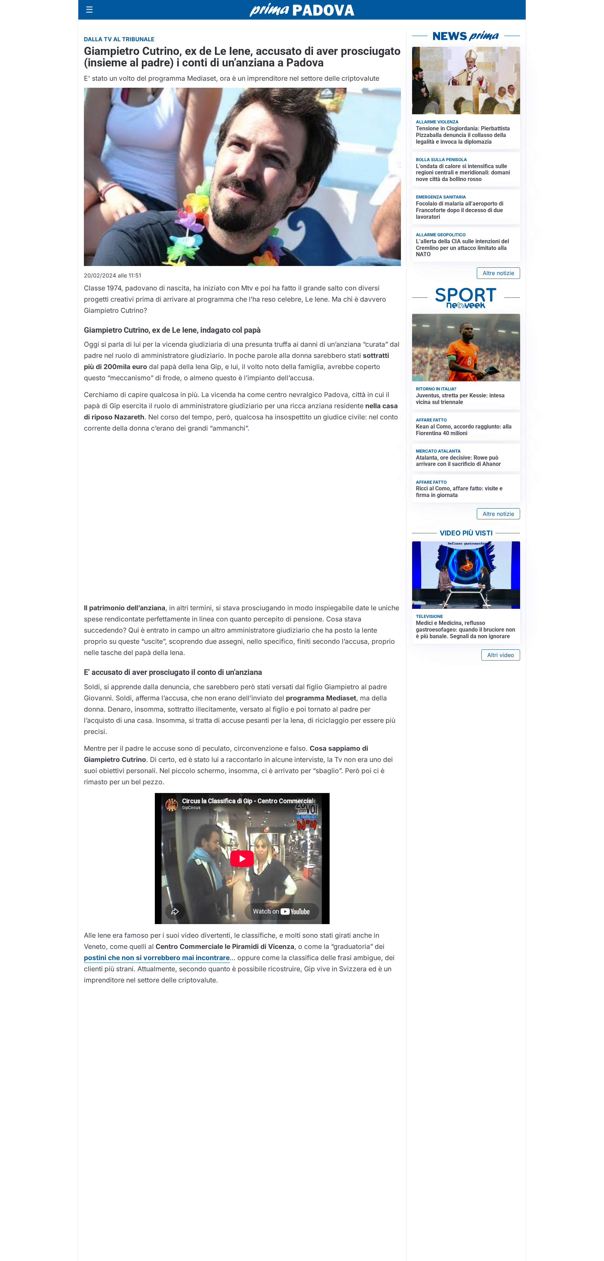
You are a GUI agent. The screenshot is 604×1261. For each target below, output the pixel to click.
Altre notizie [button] (498, 272)
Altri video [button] (500, 654)
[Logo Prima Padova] (302, 9)
